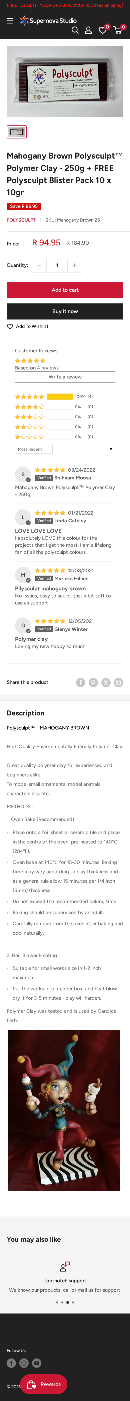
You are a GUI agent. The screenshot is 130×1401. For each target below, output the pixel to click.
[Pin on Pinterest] (93, 682)
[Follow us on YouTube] (36, 1363)
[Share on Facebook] (80, 682)
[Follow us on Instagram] (24, 1363)
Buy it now (65, 311)
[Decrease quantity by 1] (39, 265)
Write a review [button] (65, 377)
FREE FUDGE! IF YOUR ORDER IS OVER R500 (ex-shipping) (65, 5)
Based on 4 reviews (37, 368)
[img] (51, 470)
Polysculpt (21, 220)
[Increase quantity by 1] (75, 265)
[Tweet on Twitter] (106, 682)
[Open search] (75, 30)
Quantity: (17, 265)
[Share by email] (118, 682)
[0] (118, 30)
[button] (29, 397)
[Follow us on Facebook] (11, 1363)
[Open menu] (10, 20)
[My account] (88, 30)
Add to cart (65, 290)
